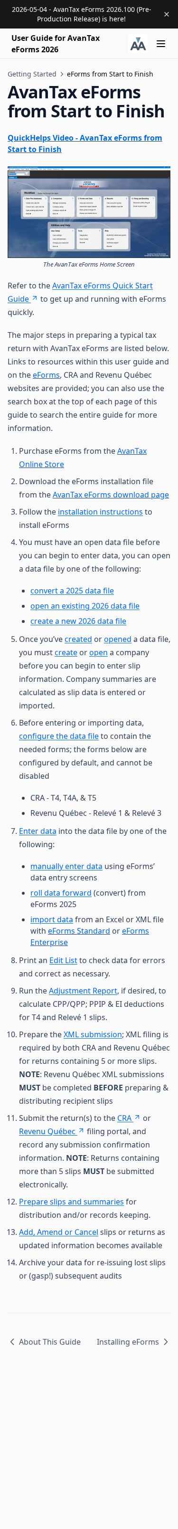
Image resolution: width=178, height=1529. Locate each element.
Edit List (63, 960)
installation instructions (100, 511)
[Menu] (161, 43)
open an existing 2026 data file (85, 606)
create (66, 652)
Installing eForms (128, 1342)
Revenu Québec (47, 1131)
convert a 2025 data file (72, 590)
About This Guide (50, 1342)
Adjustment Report (83, 990)
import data (51, 919)
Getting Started (32, 73)
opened (117, 639)
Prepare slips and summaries (71, 1201)
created (78, 639)
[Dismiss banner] (166, 14)
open (98, 652)
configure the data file (59, 736)
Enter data (37, 831)
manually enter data (66, 866)
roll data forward (61, 893)
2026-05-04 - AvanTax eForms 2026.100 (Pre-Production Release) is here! (81, 14)
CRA (124, 1118)
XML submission (93, 1034)
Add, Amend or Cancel (58, 1232)
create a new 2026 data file (78, 621)
